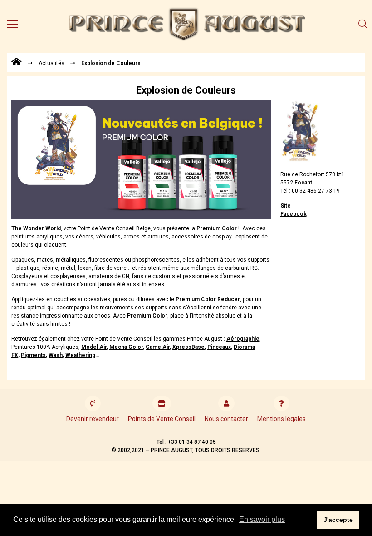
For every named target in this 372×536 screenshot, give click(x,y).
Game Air (158, 347)
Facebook (293, 214)
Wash (56, 355)
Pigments (33, 355)
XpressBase (188, 347)
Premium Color (147, 316)
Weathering (80, 355)
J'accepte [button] (338, 519)
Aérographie (242, 339)
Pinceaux (219, 347)
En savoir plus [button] (262, 519)
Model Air (94, 347)
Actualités (51, 63)
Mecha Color (126, 347)
